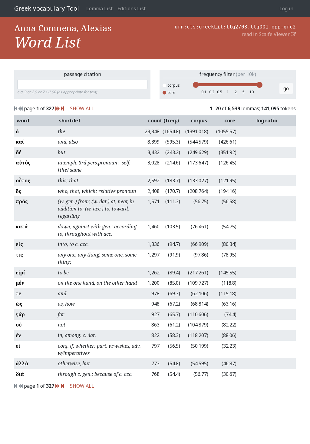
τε (18, 293)
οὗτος (23, 180)
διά (20, 374)
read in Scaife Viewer (266, 34)
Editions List (131, 8)
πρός (22, 201)
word (23, 120)
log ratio (266, 120)
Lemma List (99, 8)
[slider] (196, 85)
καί (20, 141)
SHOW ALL (82, 108)
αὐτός (23, 162)
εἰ (18, 346)
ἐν (18, 335)
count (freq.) (163, 120)
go (286, 88)
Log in (286, 8)
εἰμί (20, 272)
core (171, 92)
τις (19, 254)
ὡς (19, 303)
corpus (173, 85)
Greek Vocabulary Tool (46, 8)
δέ (18, 152)
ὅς (18, 191)
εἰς (19, 244)
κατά (22, 226)
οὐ (19, 324)
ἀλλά (22, 363)
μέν (20, 283)
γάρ (20, 314)
